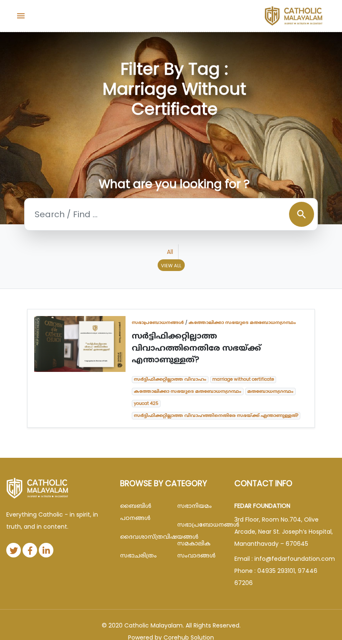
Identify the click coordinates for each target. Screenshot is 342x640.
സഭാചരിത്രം (138, 555)
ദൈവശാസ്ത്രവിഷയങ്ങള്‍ (142, 536)
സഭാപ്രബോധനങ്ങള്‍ (158, 322)
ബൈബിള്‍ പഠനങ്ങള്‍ (135, 512)
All (170, 252)
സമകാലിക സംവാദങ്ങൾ (196, 549)
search (301, 214)
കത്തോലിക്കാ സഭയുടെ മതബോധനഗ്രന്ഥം (242, 322)
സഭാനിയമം (194, 506)
